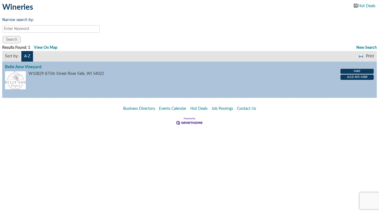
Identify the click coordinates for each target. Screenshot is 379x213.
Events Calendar (172, 109)
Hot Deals (366, 5)
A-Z (27, 56)
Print (370, 56)
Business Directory (139, 109)
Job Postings (222, 109)
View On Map (45, 48)
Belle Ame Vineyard (23, 67)
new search (366, 48)
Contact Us (246, 109)
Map (357, 71)
